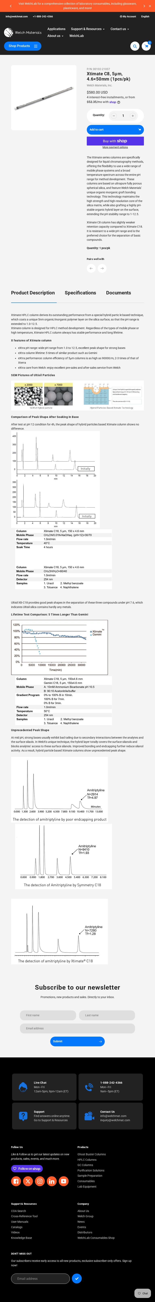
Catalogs (16, 1227)
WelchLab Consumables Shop (96, 1238)
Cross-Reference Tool (24, 1216)
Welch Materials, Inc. (99, 85)
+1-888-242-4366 (43, 16)
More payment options (115, 147)
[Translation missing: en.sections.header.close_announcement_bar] (150, 6)
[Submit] (77, 1278)
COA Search (18, 1211)
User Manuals (19, 1222)
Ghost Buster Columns (92, 1154)
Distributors (85, 1232)
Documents (118, 293)
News (81, 1222)
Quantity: (99, 115)
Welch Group (85, 1216)
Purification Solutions (91, 1170)
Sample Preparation (90, 1175)
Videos (15, 1232)
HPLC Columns (87, 1160)
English (145, 16)
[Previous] (11, 6)
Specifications (80, 293)
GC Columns (85, 1165)
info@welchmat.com (17, 16)
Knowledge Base (21, 1238)
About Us (83, 1211)
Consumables (86, 1181)
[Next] (144, 6)
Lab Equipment (87, 1186)
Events (82, 1227)
